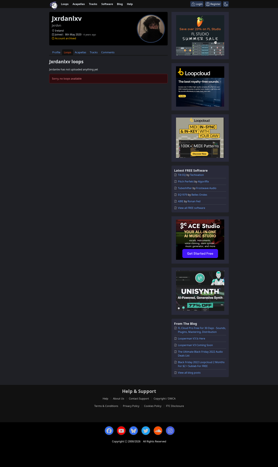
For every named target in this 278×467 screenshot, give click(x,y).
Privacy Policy (131, 406)
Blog (120, 4)
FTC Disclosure (175, 406)
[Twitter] (145, 430)
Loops (65, 4)
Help (130, 4)
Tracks (93, 4)
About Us (118, 398)
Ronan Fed (194, 201)
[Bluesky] (133, 430)
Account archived (65, 38)
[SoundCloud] (157, 430)
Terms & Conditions (106, 406)
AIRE (180, 201)
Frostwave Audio (206, 188)
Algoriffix (203, 181)
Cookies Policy (152, 406)
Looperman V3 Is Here (191, 338)
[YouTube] (121, 430)
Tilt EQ (182, 175)
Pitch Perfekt (186, 181)
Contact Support (139, 398)
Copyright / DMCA (165, 398)
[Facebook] (109, 430)
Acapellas (79, 4)
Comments (108, 52)
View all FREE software (191, 208)
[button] (226, 4)
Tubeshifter (185, 188)
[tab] (56, 52)
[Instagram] (170, 430)
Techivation (197, 175)
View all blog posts (189, 372)
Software (107, 4)
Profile (56, 52)
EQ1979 (182, 194)
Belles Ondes (199, 194)
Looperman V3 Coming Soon (195, 345)
